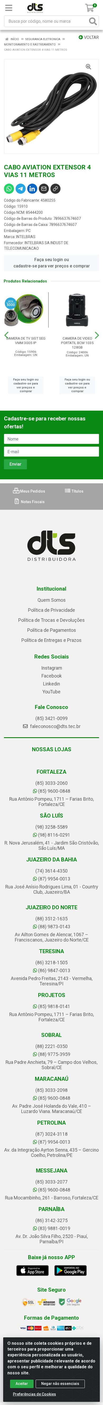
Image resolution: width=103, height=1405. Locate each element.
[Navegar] (6, 335)
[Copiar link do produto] (55, 189)
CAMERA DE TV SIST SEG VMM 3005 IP (25, 340)
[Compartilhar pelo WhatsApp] (9, 189)
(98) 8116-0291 (54, 835)
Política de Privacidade (51, 610)
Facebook (51, 676)
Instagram (51, 668)
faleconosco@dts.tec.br (55, 726)
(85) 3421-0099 (51, 718)
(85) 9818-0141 (54, 1006)
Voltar (91, 37)
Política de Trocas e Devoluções (51, 620)
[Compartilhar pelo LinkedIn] (32, 189)
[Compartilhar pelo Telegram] (21, 189)
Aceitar (22, 1383)
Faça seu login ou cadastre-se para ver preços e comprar (51, 262)
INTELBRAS (25, 237)
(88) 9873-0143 (54, 926)
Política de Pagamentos (51, 630)
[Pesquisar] (93, 21)
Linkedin (51, 684)
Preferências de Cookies (34, 1394)
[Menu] (8, 8)
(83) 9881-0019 (54, 1228)
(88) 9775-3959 (54, 1054)
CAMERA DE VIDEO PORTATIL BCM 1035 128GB (77, 342)
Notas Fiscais (32, 502)
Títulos (77, 491)
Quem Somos (52, 600)
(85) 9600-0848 (54, 791)
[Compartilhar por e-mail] (44, 189)
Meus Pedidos (32, 491)
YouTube (51, 691)
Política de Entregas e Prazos (51, 640)
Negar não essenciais (60, 1383)
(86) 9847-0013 (54, 970)
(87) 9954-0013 (54, 879)
